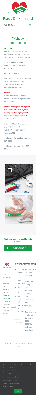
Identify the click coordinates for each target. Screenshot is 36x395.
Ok (18, 391)
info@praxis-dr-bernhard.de (20, 308)
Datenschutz (18, 323)
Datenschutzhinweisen (26, 365)
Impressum (17, 320)
